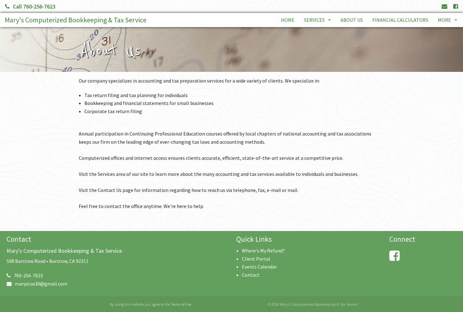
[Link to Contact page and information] (444, 6)
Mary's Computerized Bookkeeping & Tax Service (75, 19)
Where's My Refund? (263, 250)
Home (287, 20)
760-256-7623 (28, 275)
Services (314, 20)
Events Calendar (259, 266)
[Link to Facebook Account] (455, 6)
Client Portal (256, 259)
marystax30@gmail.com (41, 283)
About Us (351, 20)
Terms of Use (181, 304)
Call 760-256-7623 (34, 6)
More (444, 20)
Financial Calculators (400, 20)
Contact (251, 275)
